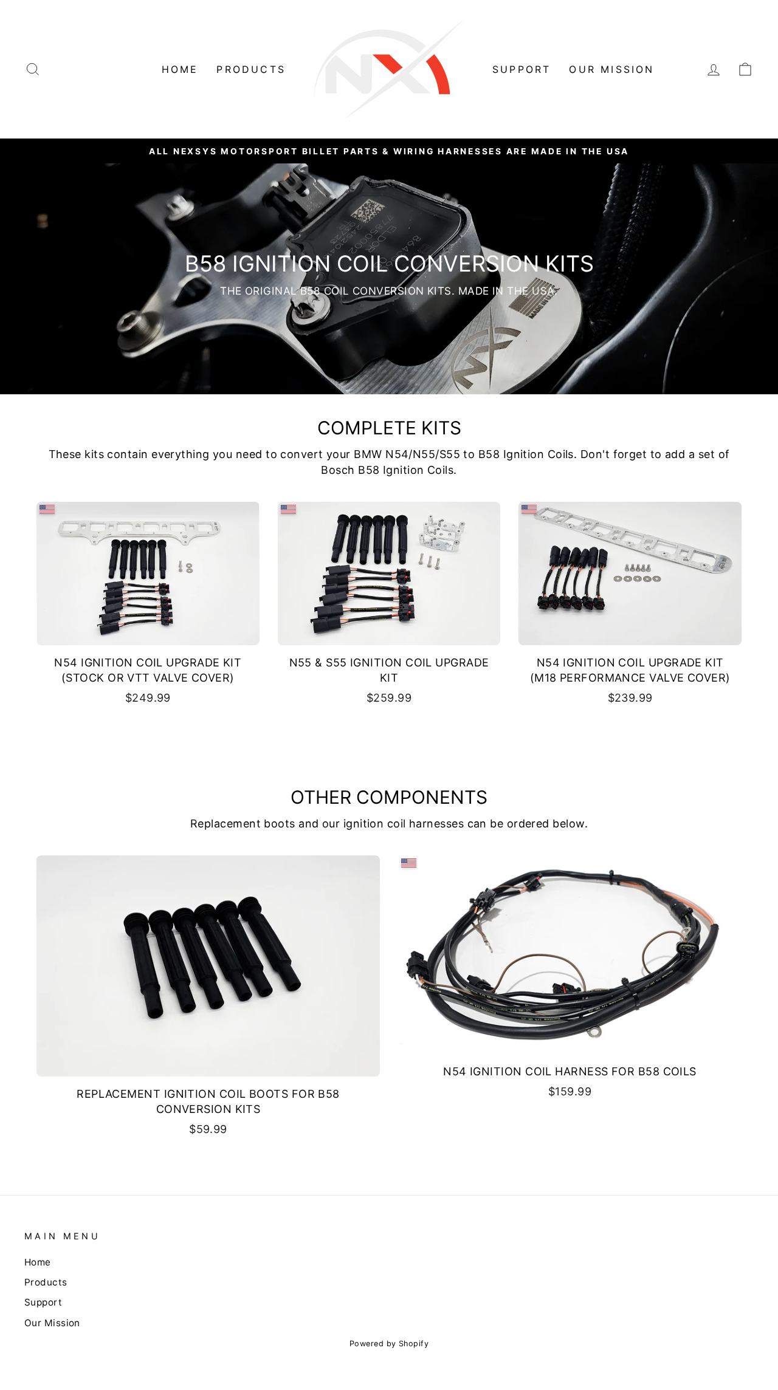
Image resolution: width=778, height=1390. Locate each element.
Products (251, 69)
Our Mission (611, 69)
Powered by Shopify (389, 1343)
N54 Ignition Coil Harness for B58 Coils (570, 1071)
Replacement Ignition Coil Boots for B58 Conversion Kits (208, 1101)
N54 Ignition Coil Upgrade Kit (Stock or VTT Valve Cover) (147, 670)
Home (180, 69)
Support (521, 69)
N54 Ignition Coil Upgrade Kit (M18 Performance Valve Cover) (630, 670)
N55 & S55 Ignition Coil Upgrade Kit (389, 670)
